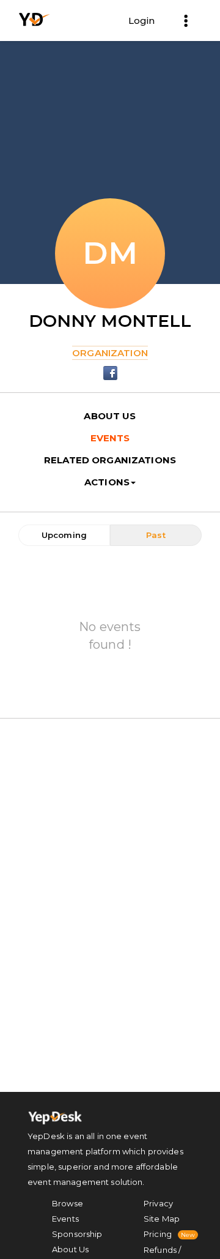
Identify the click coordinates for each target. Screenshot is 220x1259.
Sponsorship (77, 1234)
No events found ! (110, 635)
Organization (110, 353)
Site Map (162, 1219)
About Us (70, 1249)
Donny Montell (110, 320)
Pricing (158, 1234)
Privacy (158, 1203)
